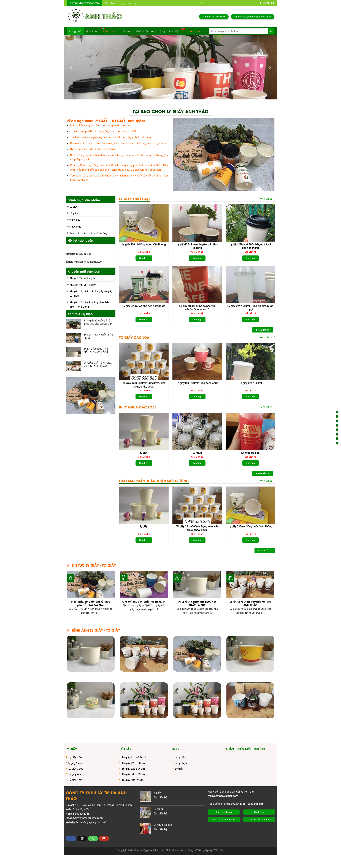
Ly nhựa (197, 452)
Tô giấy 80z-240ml (133, 780)
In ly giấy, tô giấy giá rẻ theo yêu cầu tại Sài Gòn (98, 322)
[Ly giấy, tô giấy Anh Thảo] (95, 16)
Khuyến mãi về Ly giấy (82, 278)
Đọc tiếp (143, 258)
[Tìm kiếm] (271, 31)
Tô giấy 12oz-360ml (134, 757)
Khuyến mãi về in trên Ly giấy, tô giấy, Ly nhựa (90, 293)
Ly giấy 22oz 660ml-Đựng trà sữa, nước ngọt (250, 307)
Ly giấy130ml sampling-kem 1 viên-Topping (197, 246)
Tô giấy (73, 213)
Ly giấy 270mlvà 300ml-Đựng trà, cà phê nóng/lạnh (250, 246)
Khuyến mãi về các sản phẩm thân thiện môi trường (89, 304)
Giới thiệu (111, 3)
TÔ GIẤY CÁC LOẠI (134, 337)
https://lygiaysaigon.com (86, 3)
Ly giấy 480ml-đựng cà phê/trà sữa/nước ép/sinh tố (197, 307)
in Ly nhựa (75, 226)
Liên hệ (132, 3)
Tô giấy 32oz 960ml (133, 768)
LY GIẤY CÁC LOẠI (134, 198)
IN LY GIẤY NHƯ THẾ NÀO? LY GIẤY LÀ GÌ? (96, 350)
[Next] (269, 67)
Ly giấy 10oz (75, 757)
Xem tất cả (266, 198)
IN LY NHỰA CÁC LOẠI (137, 407)
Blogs (122, 3)
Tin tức (127, 31)
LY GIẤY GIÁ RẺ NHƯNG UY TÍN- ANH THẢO (98, 364)
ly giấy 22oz (75, 763)
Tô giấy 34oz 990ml (133, 774)
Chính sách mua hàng (150, 31)
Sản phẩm (109, 31)
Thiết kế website (174, 850)
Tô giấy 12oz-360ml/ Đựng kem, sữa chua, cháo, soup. (144, 384)
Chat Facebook (193, 31)
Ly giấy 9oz (75, 780)
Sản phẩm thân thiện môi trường (88, 233)
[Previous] (71, 67)
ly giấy (143, 452)
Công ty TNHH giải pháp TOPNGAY (206, 850)
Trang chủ (75, 31)
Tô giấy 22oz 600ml (250, 383)
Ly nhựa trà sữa (250, 452)
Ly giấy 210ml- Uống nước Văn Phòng (144, 244)
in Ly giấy (74, 219)
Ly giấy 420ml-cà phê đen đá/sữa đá (144, 306)
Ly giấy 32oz (75, 768)
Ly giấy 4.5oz (76, 774)
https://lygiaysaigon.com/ (91, 822)
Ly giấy (73, 206)
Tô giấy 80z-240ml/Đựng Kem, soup (197, 383)
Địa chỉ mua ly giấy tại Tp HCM (98, 336)
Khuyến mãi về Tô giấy (82, 284)
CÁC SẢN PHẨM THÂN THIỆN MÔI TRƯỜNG (154, 480)
